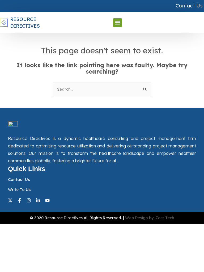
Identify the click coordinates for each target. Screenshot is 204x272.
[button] (117, 22)
